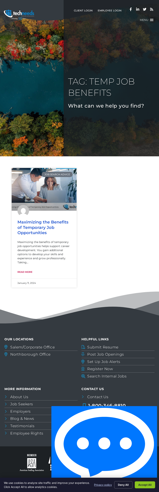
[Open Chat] (104, 448)
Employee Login (111, 11)
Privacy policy (103, 484)
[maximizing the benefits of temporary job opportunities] (44, 189)
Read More (24, 271)
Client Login (84, 11)
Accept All (145, 484)
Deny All (123, 484)
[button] (144, 20)
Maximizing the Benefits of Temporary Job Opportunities (42, 227)
